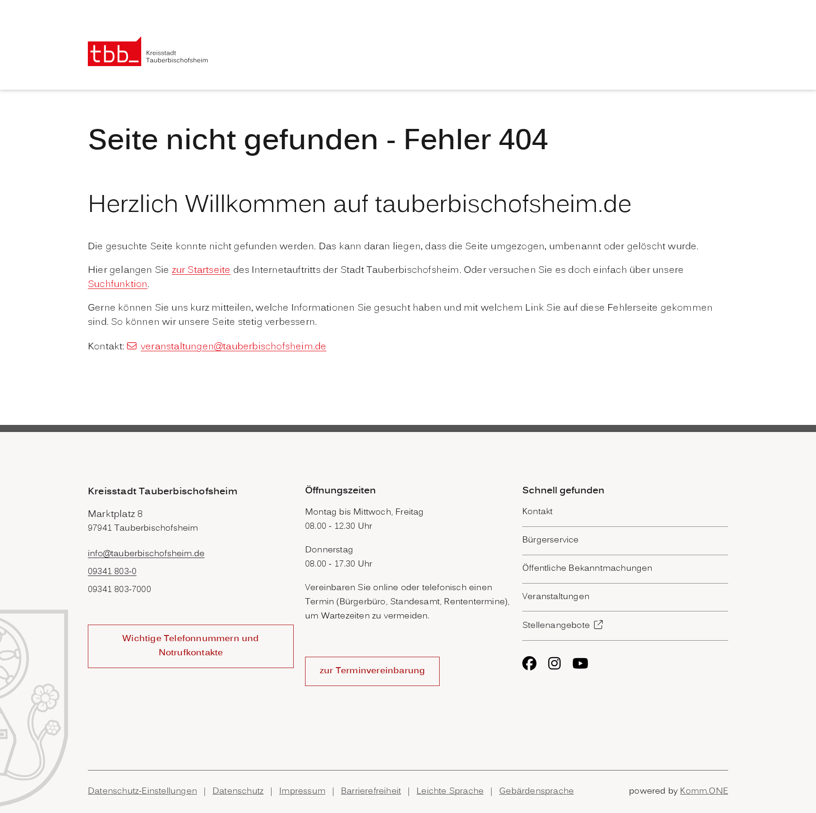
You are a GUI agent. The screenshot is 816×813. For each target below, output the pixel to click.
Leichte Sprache (450, 791)
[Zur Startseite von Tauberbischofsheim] (148, 51)
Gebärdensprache (536, 791)
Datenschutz (238, 791)
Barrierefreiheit (371, 791)
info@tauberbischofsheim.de (146, 554)
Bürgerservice (550, 540)
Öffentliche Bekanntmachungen (587, 568)
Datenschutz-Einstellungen (142, 791)
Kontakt (537, 512)
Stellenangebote (556, 625)
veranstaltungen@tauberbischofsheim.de (233, 347)
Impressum (302, 791)
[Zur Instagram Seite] (554, 663)
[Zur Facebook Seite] (529, 663)
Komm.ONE (704, 791)
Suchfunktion (117, 285)
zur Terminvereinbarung (372, 671)
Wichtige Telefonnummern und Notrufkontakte (190, 646)
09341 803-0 (112, 572)
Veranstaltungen (555, 597)
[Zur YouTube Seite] (580, 663)
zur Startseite (201, 270)
